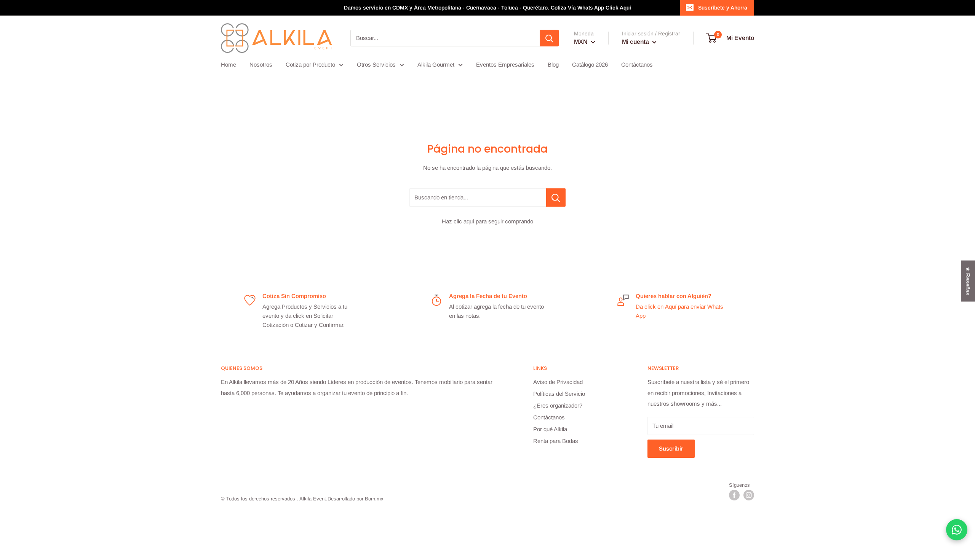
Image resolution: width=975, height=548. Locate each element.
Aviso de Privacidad (558, 382)
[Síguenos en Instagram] (748, 495)
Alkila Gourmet (435, 64)
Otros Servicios (376, 64)
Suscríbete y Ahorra (722, 8)
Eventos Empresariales (505, 64)
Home (228, 64)
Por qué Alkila (550, 429)
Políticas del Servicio (559, 393)
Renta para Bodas (555, 441)
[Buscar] (549, 38)
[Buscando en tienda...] (556, 197)
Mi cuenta (636, 41)
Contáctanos (637, 64)
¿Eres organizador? (557, 405)
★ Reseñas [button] (968, 281)
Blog (553, 64)
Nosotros (260, 64)
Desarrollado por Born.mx (356, 499)
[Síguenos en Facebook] (734, 495)
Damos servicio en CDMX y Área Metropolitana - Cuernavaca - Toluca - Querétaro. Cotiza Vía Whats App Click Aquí (487, 8)
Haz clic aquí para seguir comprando (487, 221)
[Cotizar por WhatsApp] (956, 529)
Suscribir (671, 448)
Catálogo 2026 (590, 64)
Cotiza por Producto (310, 64)
